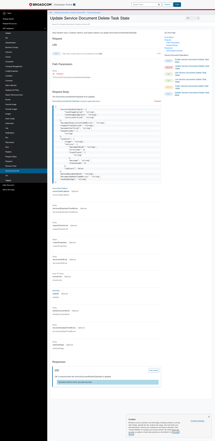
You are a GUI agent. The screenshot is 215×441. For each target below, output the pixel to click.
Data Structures (8, 185)
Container (8, 76)
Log (6, 128)
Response (168, 48)
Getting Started (8, 19)
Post (7, 147)
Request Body (172, 45)
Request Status (11, 157)
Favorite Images (11, 109)
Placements (9, 142)
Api (6, 38)
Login (177, 4)
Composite (9, 62)
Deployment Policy (12, 90)
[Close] (209, 416)
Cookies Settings (197, 421)
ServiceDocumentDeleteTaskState (66, 101)
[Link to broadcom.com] (40, 4)
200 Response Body (174, 51)
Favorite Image (10, 104)
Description (169, 37)
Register (167, 4)
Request (167, 40)
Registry (8, 152)
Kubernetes (9, 123)
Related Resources (10, 24)
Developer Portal (63, 4)
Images (8, 114)
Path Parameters (173, 43)
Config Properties (11, 71)
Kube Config (9, 119)
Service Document (12, 171)
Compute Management (13, 66)
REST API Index (9, 190)
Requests (8, 161)
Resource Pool (10, 166)
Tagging (8, 180)
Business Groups (11, 47)
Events (8, 100)
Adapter (8, 33)
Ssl (6, 175)
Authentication (10, 43)
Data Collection (10, 85)
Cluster (8, 57)
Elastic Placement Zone (14, 95)
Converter (9, 81)
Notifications (9, 133)
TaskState (56, 291)
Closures (8, 52)
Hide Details (154, 370)
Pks (6, 137)
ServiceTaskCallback (60, 188)
